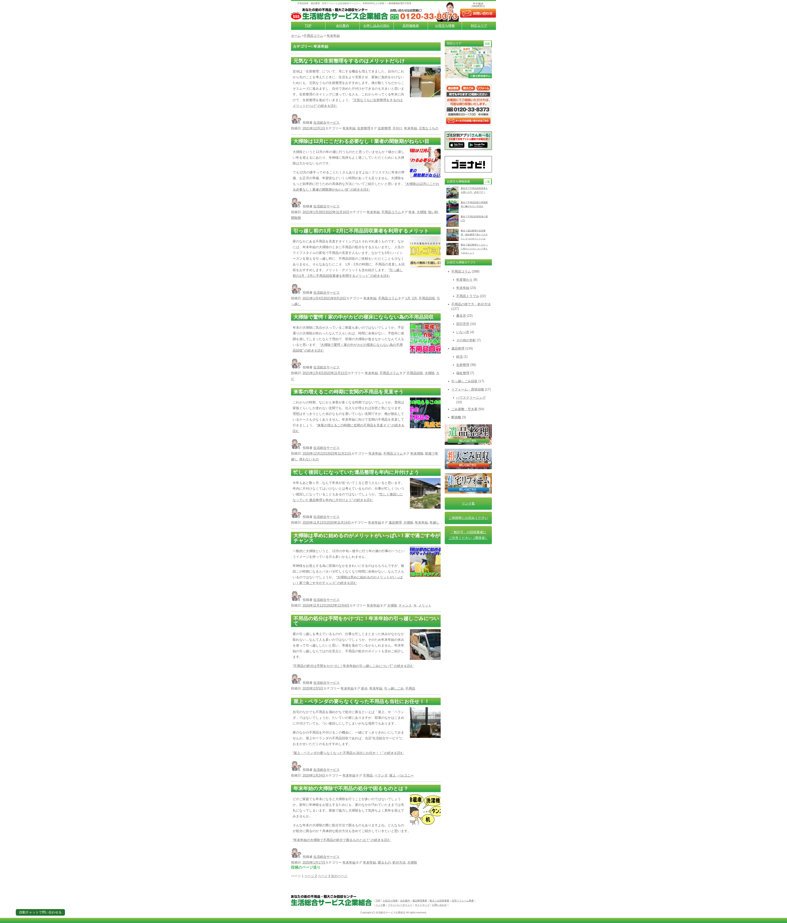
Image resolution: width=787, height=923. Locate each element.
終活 (459, 356)
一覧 (487, 181)
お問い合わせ (439, 905)
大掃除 (421, 212)
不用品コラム (391, 212)
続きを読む (353, 666)
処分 (364, 688)
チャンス (405, 605)
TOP (308, 25)
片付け (397, 128)
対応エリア (479, 25)
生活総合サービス (326, 122)
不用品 (410, 688)
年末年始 (349, 128)
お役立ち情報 (445, 25)
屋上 (392, 775)
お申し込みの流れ (376, 25)
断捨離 (456, 417)
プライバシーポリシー (400, 905)
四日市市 (462, 324)
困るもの (384, 862)
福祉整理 (462, 373)
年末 (411, 212)
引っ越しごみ (394, 688)
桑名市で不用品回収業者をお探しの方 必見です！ (474, 190)
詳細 (487, 43)
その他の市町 (466, 340)
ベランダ (381, 775)
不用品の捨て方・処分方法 (471, 304)
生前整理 (363, 128)
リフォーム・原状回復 (467, 389)
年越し (434, 522)
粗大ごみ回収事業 (439, 900)
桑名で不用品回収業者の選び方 (474, 218)
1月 (407, 298)
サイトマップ (422, 905)
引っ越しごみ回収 (464, 381)
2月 (414, 298)
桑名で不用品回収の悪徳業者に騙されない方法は (474, 204)
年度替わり (464, 279)
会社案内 (342, 25)
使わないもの (309, 459)
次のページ (339, 876)
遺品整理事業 (419, 900)
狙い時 (433, 212)
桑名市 (461, 315)
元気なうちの (428, 128)
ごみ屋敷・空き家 (464, 409)
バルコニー (405, 775)
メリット (424, 605)
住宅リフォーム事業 (463, 900)
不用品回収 (427, 298)
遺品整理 (395, 522)
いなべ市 (462, 332)
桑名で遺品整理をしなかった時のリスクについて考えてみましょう (474, 248)
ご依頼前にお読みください (468, 518)
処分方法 (399, 862)
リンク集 (468, 503)
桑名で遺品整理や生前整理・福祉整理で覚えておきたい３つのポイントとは (474, 234)
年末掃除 (416, 453)
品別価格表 (411, 25)
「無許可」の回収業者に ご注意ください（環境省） (468, 535)
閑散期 (296, 218)
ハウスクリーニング (471, 397)
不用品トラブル (467, 296)
